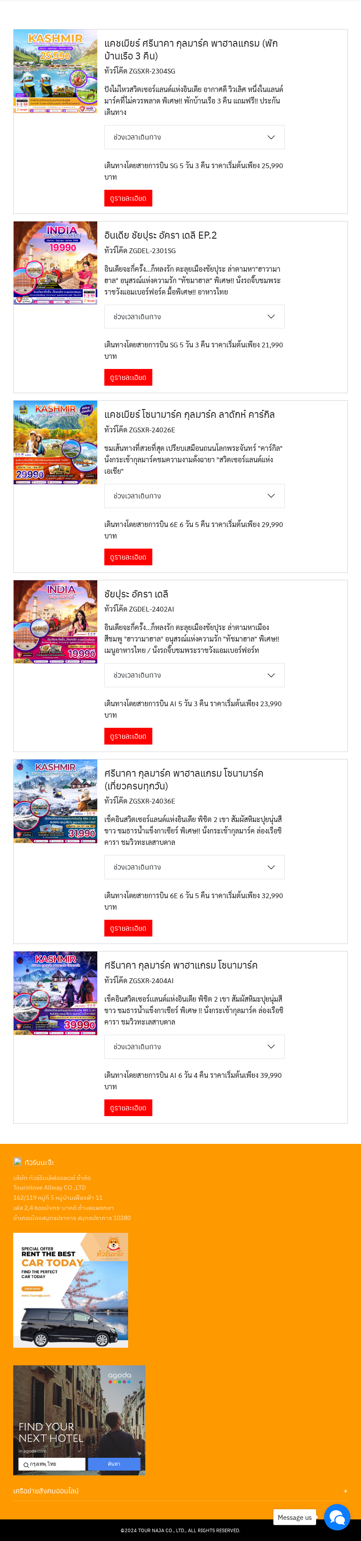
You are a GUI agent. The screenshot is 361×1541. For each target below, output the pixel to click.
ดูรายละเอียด (128, 198)
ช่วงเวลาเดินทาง (137, 137)
